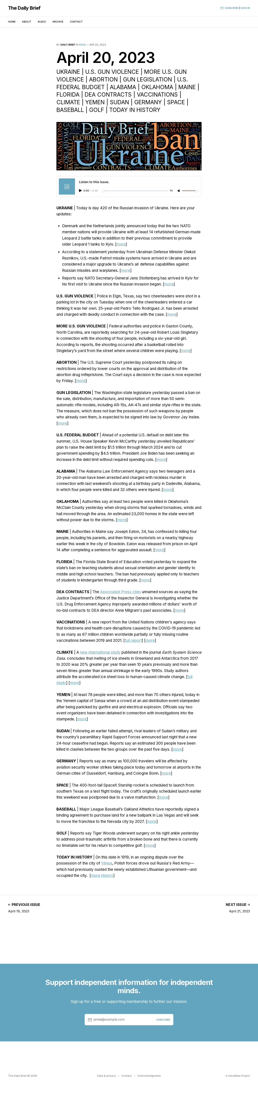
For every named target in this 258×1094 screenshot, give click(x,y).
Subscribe (232, 7)
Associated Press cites (120, 592)
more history (102, 875)
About (26, 21)
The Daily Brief (24, 8)
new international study (100, 652)
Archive (57, 21)
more (121, 244)
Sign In (245, 7)
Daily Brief (67, 44)
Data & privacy (106, 1075)
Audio (42, 21)
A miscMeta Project (238, 1075)
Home (12, 21)
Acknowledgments (149, 1075)
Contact (76, 21)
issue (82, 44)
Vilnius (106, 863)
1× (171, 191)
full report (133, 640)
